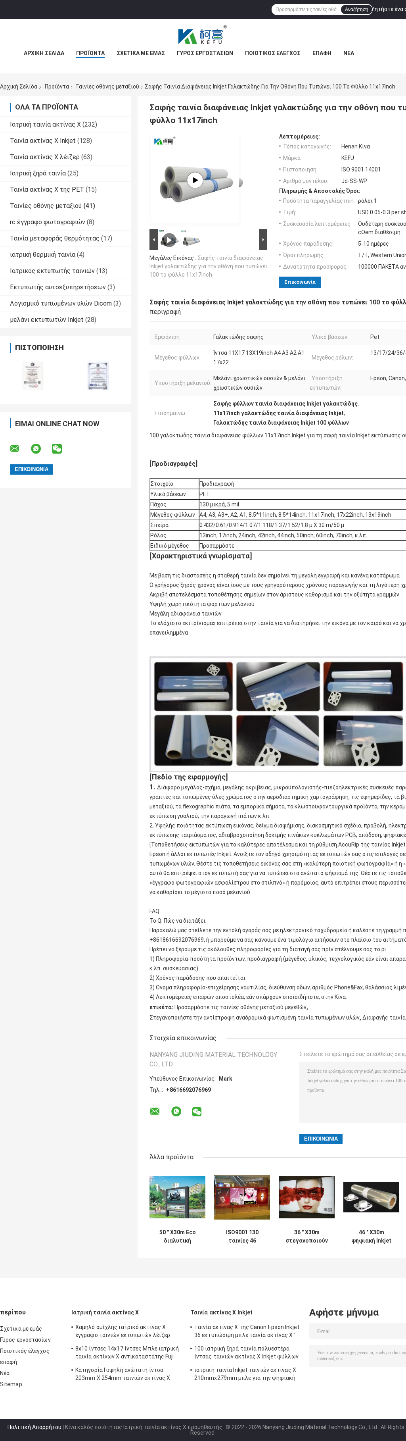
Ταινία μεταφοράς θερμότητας (55, 238)
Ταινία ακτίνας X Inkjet (43, 140)
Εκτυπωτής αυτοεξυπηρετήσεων (58, 287)
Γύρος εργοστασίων (205, 53)
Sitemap (11, 1384)
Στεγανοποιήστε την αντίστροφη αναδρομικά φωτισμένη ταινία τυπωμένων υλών (254, 1017)
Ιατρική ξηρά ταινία (38, 173)
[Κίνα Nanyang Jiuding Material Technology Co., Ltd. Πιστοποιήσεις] (32, 375)
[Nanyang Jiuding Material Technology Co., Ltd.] (203, 35)
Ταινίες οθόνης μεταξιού (107, 86)
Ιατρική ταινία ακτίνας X (45, 124)
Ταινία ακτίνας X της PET (47, 189)
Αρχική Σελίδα (44, 53)
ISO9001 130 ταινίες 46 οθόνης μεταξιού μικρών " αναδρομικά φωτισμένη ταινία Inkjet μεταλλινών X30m (242, 1236)
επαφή (321, 53)
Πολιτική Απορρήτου (34, 1427)
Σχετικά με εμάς (141, 53)
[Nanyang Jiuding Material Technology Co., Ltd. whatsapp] (41, 448)
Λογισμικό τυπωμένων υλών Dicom (61, 303)
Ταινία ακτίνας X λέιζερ (45, 157)
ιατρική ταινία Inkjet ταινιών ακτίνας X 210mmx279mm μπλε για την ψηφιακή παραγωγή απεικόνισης (245, 1375)
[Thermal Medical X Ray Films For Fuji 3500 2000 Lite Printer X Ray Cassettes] (195, 180)
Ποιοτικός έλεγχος (273, 53)
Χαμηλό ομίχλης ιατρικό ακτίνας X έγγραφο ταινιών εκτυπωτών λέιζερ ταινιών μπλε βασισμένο (122, 1332)
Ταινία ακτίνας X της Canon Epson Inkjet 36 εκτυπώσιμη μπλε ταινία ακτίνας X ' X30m (246, 1332)
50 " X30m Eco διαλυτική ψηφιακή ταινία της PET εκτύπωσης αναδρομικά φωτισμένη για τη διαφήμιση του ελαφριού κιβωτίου (177, 1236)
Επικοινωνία (300, 282)
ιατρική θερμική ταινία (42, 254)
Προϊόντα (90, 53)
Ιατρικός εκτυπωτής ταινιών (52, 271)
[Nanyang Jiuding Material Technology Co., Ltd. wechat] (62, 448)
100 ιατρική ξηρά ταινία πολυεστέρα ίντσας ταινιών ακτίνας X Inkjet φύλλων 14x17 (246, 1353)
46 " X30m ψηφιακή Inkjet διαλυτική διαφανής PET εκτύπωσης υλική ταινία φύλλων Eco (371, 1236)
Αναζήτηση (356, 9)
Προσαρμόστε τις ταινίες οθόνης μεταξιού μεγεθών (240, 1007)
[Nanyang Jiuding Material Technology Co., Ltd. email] (20, 448)
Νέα (348, 53)
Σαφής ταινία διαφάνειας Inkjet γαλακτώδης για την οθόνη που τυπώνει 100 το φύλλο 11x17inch (208, 266)
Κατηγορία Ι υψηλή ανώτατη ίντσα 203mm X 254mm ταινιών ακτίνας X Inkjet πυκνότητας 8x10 (122, 1375)
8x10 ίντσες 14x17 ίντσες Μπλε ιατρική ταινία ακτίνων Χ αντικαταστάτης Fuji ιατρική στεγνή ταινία (127, 1353)
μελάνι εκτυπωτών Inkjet (47, 319)
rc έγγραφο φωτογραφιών (47, 222)
